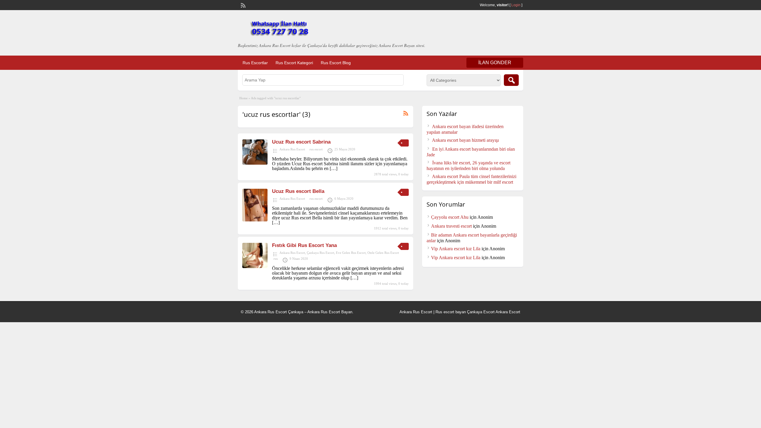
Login (516, 5)
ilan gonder (494, 62)
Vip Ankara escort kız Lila (455, 248)
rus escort (316, 149)
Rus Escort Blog (336, 62)
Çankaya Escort (481, 312)
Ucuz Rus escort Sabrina (301, 142)
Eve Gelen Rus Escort (351, 252)
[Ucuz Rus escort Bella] (255, 219)
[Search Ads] (511, 80)
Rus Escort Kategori (294, 62)
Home (243, 98)
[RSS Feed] (242, 4)
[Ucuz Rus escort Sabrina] (255, 163)
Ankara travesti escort (451, 226)
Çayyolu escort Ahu (449, 217)
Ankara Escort (508, 312)
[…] (333, 168)
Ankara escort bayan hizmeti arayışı (465, 140)
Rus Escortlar (255, 62)
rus (275, 258)
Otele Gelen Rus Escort (383, 252)
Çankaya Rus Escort (320, 252)
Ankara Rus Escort (292, 149)
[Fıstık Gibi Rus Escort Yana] (255, 266)
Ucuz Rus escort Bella (298, 191)
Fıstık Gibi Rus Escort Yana (304, 245)
